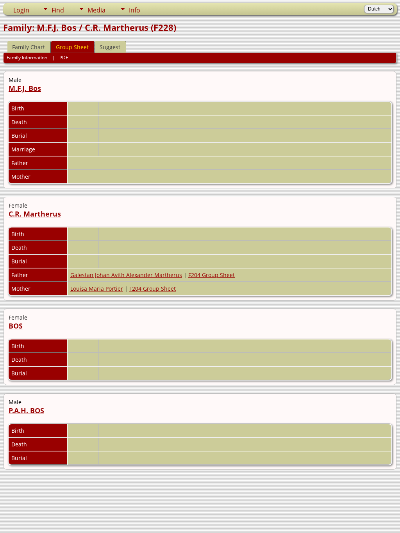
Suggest (110, 47)
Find (58, 10)
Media (96, 10)
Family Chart (28, 47)
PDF (63, 57)
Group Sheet (72, 47)
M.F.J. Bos (25, 88)
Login (21, 10)
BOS (16, 325)
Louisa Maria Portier (96, 288)
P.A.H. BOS (26, 410)
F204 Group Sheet (211, 275)
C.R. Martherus (35, 214)
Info (134, 10)
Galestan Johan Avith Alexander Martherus (126, 275)
